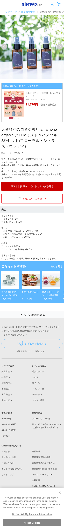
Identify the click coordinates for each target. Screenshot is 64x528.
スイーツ (36, 382)
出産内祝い (7, 394)
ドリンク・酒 (38, 388)
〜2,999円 (6, 418)
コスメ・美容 (38, 400)
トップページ (10, 11)
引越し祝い (7, 400)
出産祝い (6, 388)
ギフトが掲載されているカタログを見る (32, 186)
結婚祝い (6, 377)
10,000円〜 (7, 435)
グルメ (35, 377)
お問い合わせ (8, 462)
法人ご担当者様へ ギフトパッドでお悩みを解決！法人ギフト (46, 426)
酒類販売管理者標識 (41, 457)
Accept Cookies (32, 522)
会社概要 (36, 480)
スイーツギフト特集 (41, 418)
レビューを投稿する (35, 343)
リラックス (37, 394)
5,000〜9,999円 (9, 429)
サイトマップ (8, 474)
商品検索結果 (28, 11)
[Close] (60, 492)
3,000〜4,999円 (9, 424)
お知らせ (6, 451)
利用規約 (36, 451)
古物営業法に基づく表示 (43, 462)
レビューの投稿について (13, 334)
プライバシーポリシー (42, 474)
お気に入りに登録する (35, 198)
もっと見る (57, 266)
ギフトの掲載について (12, 468)
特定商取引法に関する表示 (44, 468)
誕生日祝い (7, 371)
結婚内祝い (7, 382)
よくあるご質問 (9, 457)
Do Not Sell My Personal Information (32, 514)
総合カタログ (38, 371)
